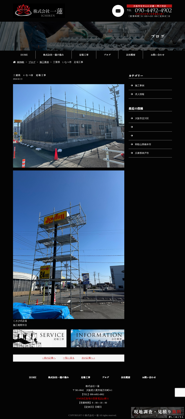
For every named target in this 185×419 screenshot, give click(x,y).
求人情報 (139, 94)
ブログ (107, 54)
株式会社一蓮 (92, 386)
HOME (24, 54)
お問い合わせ (157, 54)
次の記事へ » (88, 358)
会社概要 (130, 54)
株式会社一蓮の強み (53, 54)
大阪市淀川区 (142, 118)
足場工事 (83, 54)
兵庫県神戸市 (142, 153)
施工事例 (44, 62)
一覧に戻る (68, 358)
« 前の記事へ (49, 358)
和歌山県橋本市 (143, 144)
